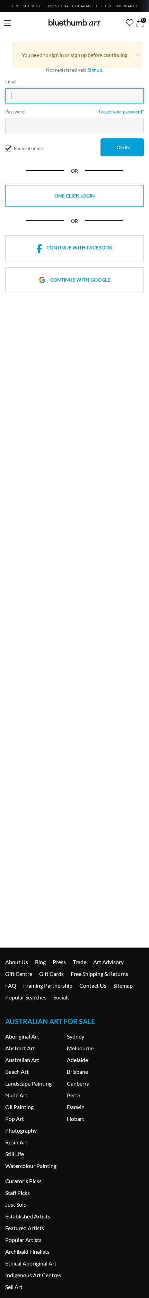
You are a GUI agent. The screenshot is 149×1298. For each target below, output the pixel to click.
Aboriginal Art (22, 1036)
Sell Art (14, 1286)
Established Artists (27, 1216)
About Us (16, 962)
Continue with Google (80, 280)
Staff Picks (17, 1192)
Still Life (14, 1154)
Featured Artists (24, 1228)
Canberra (78, 1083)
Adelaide (77, 1060)
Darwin (76, 1107)
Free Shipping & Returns (99, 973)
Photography (21, 1130)
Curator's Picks (23, 1181)
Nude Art (16, 1095)
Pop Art (14, 1118)
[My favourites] (129, 22)
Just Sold (16, 1204)
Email (10, 81)
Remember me (28, 148)
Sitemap (123, 985)
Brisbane (77, 1071)
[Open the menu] (7, 23)
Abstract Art (20, 1048)
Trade (79, 962)
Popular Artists (23, 1239)
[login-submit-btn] (122, 147)
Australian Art (22, 1060)
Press (59, 962)
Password (15, 112)
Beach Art (17, 1071)
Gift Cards (51, 973)
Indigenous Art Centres (33, 1275)
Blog (40, 962)
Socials (61, 997)
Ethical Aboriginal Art (30, 1263)
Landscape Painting (28, 1083)
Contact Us (92, 985)
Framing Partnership (47, 985)
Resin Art (16, 1142)
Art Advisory (108, 962)
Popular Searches (25, 997)
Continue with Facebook (79, 247)
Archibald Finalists (27, 1251)
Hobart (75, 1118)
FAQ (10, 985)
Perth (73, 1095)
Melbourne (80, 1048)
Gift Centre (18, 973)
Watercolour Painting (30, 1165)
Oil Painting (19, 1107)
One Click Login (74, 196)
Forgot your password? (121, 112)
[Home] (74, 22)
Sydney (75, 1036)
